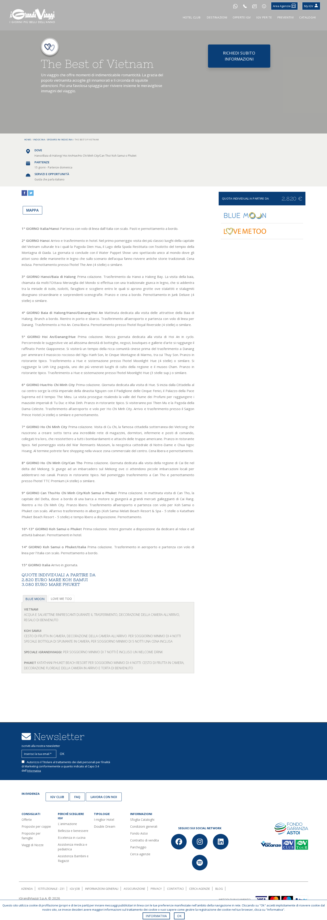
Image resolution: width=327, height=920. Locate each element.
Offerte (27, 819)
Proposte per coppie (36, 826)
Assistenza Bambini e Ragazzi (73, 858)
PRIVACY (156, 889)
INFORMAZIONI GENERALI (101, 889)
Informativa (34, 770)
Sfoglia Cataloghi (142, 819)
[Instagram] (200, 841)
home (27, 139)
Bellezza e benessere (73, 831)
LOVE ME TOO (61, 598)
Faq (77, 797)
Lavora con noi (104, 797)
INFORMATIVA (156, 916)
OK (179, 916)
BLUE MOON (34, 599)
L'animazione (67, 824)
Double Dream (104, 826)
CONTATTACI (175, 889)
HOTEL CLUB (192, 17)
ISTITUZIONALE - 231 (51, 889)
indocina (39, 139)
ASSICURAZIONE (134, 889)
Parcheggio (138, 847)
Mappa (32, 210)
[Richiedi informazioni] (264, 6)
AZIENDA (27, 889)
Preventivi (285, 17)
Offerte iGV (242, 17)
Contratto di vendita (144, 840)
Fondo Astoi (139, 833)
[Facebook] (179, 841)
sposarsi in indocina (60, 139)
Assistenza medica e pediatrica (72, 846)
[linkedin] (220, 841)
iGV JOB (75, 889)
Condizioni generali (143, 826)
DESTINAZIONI (217, 17)
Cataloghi (307, 17)
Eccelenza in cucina (71, 837)
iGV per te (264, 17)
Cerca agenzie (140, 854)
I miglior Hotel (104, 819)
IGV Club (57, 797)
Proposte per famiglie (31, 835)
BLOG (219, 889)
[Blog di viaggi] (254, 6)
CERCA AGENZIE (199, 889)
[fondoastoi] (291, 827)
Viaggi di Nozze (33, 845)
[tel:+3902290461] (245, 6)
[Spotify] (200, 862)
